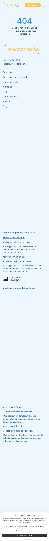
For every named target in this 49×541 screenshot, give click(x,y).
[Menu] (44, 5)
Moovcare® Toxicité (13, 256)
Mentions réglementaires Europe (19, 288)
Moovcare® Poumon (13, 237)
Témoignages (10, 96)
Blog (5, 106)
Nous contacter (11, 82)
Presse (6, 101)
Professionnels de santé (15, 77)
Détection (8, 72)
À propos (8, 87)
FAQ (5, 91)
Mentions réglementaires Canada (19, 232)
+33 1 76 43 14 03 (11, 60)
